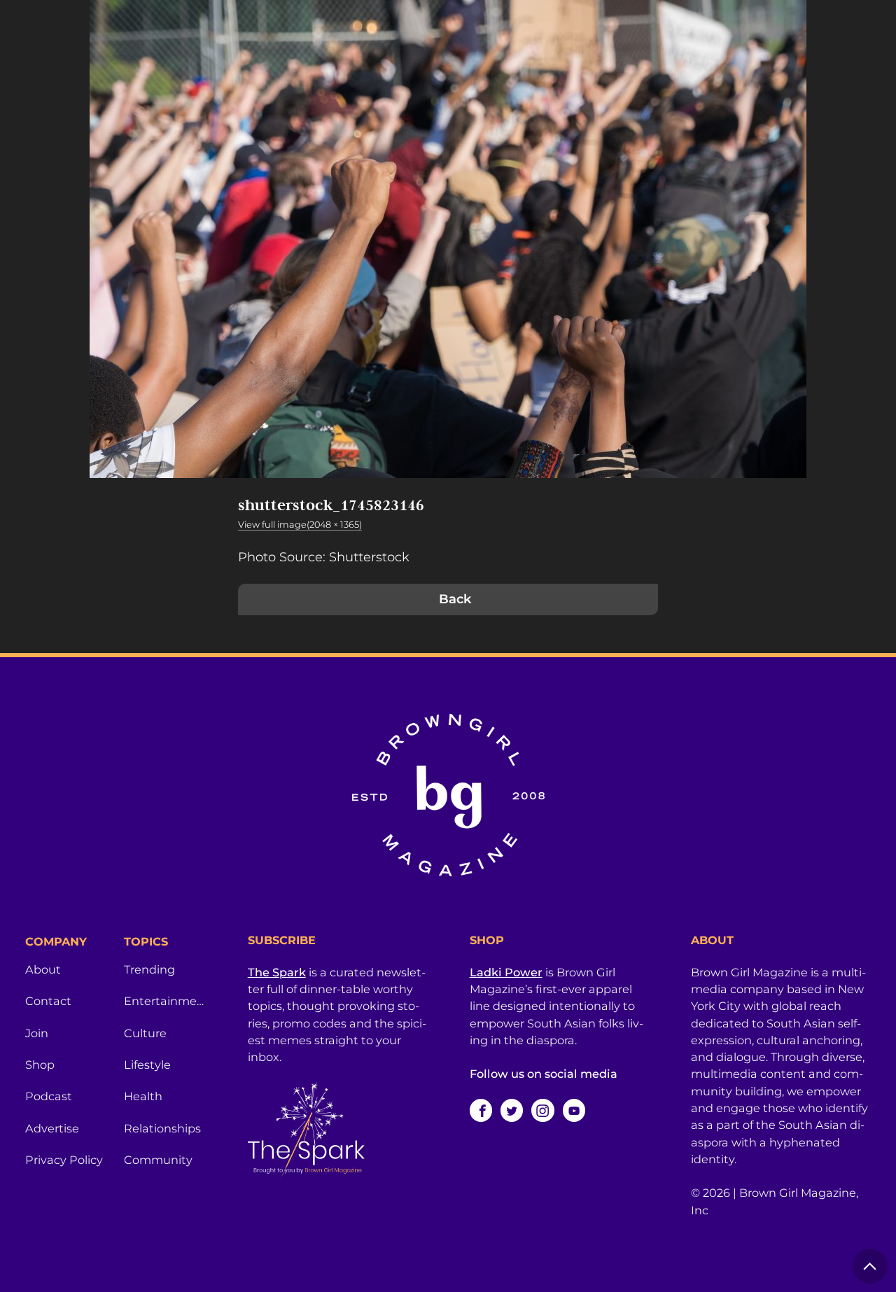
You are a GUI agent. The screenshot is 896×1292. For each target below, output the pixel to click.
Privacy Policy (64, 1160)
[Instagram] (542, 1110)
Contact (48, 1001)
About (43, 969)
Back (455, 599)
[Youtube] (574, 1110)
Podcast (48, 1096)
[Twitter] (511, 1110)
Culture (145, 1033)
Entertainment (165, 1001)
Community (158, 1160)
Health (143, 1096)
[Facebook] (481, 1110)
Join (36, 1033)
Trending (149, 969)
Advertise (52, 1128)
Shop (40, 1065)
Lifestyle (147, 1065)
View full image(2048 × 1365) (300, 524)
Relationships (162, 1128)
